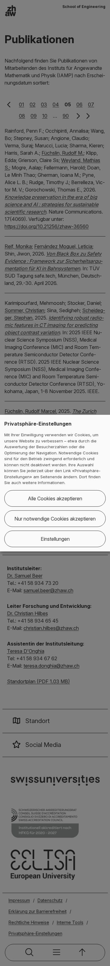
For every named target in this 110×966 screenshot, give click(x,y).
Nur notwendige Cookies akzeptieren (55, 519)
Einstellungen (55, 539)
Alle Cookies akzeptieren (55, 498)
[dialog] (55, 483)
